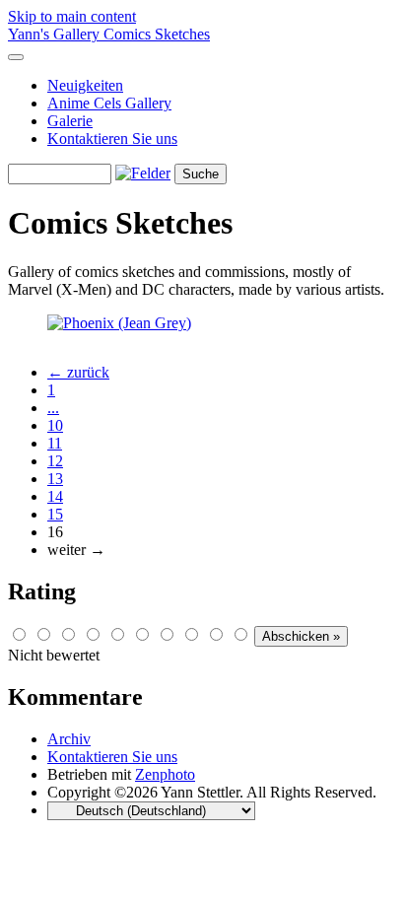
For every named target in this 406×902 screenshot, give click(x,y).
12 (55, 460)
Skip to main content (72, 16)
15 (55, 514)
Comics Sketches (156, 34)
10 (55, 425)
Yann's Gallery (55, 34)
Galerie (70, 120)
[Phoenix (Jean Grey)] (119, 322)
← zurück (78, 372)
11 (54, 443)
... (53, 407)
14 (55, 496)
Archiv (69, 738)
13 (55, 478)
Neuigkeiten (85, 85)
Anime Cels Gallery (109, 103)
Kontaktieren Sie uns (112, 138)
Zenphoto (165, 774)
